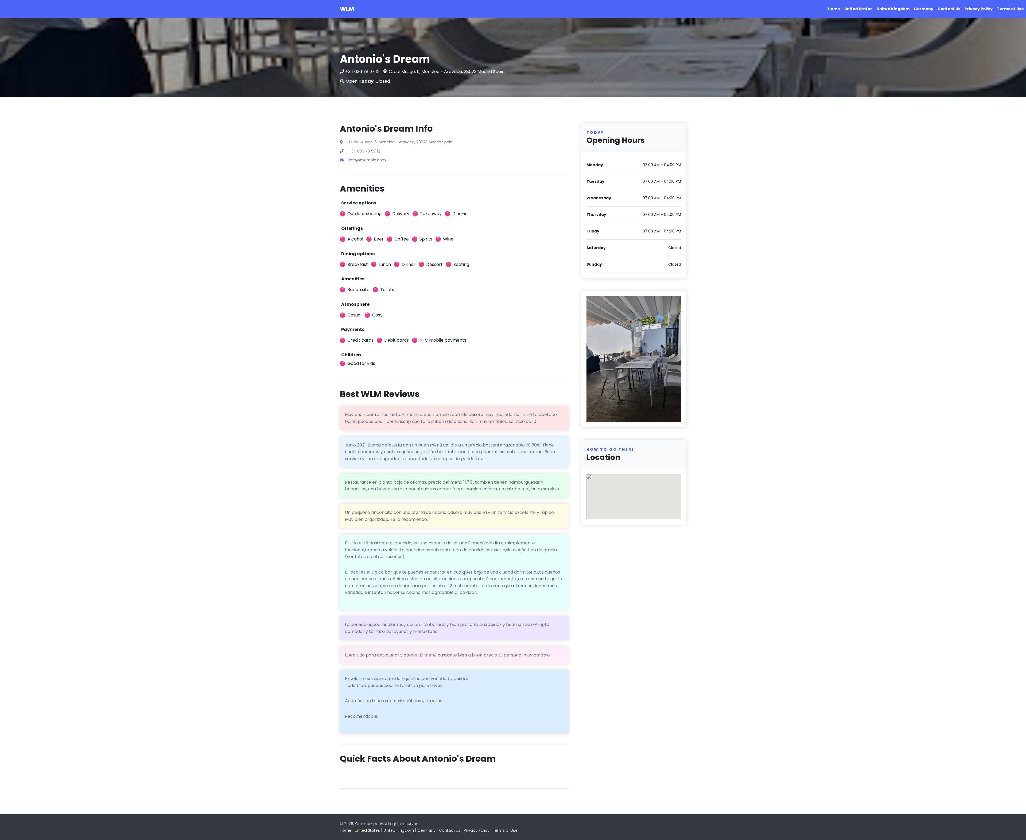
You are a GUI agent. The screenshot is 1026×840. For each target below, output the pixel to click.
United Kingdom (893, 9)
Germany (923, 9)
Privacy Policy (979, 9)
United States (858, 9)
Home (834, 9)
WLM (347, 9)
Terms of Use (1010, 9)
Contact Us (949, 9)
